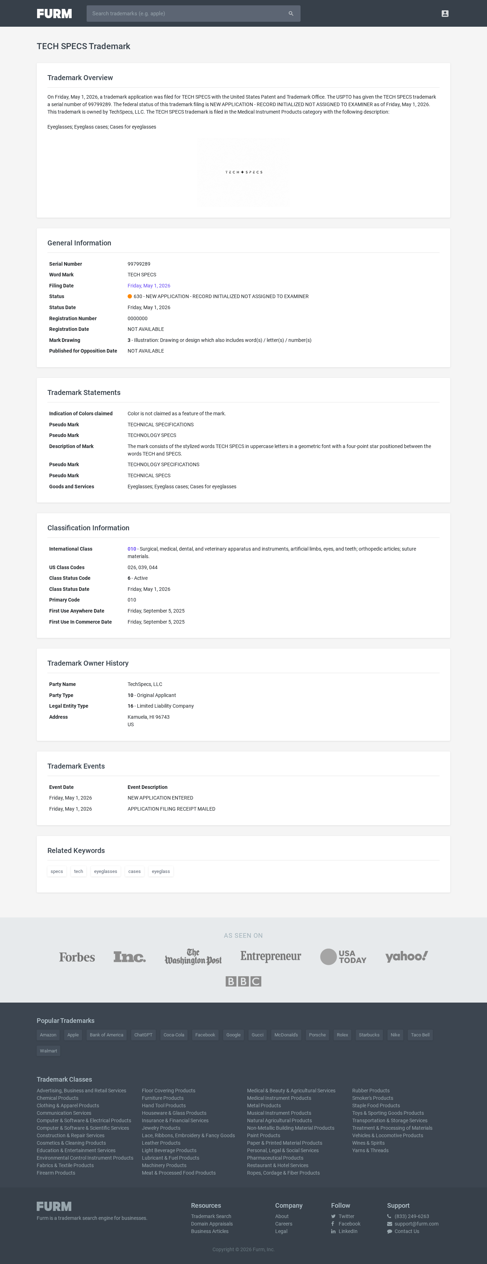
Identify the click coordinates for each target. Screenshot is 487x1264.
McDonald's (286, 1034)
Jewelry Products (161, 1128)
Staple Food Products (376, 1105)
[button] (445, 13)
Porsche (317, 1034)
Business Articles (210, 1231)
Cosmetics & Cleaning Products (71, 1143)
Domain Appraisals (212, 1224)
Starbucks (369, 1034)
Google (233, 1034)
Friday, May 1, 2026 (149, 285)
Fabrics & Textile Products (65, 1165)
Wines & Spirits (368, 1143)
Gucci (257, 1034)
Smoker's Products (372, 1098)
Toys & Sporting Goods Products (388, 1113)
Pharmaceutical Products (275, 1158)
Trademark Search (211, 1216)
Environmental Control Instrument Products (85, 1158)
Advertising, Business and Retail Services (81, 1090)
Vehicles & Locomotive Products (387, 1135)
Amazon (48, 1034)
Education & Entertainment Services (76, 1150)
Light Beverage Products (169, 1150)
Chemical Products (57, 1098)
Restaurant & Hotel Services (277, 1165)
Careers (283, 1224)
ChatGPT (143, 1034)
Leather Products (161, 1143)
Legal (281, 1231)
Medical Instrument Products (279, 1098)
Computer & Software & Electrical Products (84, 1120)
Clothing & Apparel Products (68, 1105)
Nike (395, 1034)
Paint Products (263, 1135)
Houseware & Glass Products (174, 1113)
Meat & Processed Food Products (179, 1173)
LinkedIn (348, 1231)
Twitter (346, 1216)
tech (78, 871)
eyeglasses (105, 871)
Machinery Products (164, 1165)
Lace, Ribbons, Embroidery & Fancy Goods (188, 1135)
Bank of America (106, 1034)
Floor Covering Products (168, 1090)
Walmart (48, 1051)
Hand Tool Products (164, 1105)
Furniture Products (163, 1098)
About (282, 1216)
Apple (73, 1034)
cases (134, 871)
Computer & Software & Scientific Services (83, 1128)
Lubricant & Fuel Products (170, 1158)
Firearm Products (56, 1173)
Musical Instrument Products (279, 1113)
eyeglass (161, 871)
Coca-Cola (174, 1034)
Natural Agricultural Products (279, 1120)
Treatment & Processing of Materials (392, 1128)
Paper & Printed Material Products (284, 1143)
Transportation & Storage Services (389, 1120)
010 (132, 549)
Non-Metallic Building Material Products (290, 1128)
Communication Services (64, 1113)
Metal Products (264, 1105)
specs (57, 871)
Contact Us (406, 1231)
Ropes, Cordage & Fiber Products (283, 1173)
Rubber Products (371, 1090)
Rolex (342, 1034)
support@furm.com (416, 1224)
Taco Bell (420, 1034)
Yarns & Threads (370, 1150)
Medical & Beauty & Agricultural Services (291, 1090)
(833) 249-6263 (411, 1216)
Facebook (205, 1034)
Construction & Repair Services (70, 1135)
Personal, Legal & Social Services (283, 1150)
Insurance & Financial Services (175, 1120)
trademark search (77, 1218)
